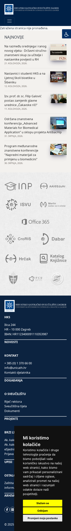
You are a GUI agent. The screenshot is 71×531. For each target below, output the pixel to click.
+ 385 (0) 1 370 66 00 (18, 363)
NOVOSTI (11, 342)
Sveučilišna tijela (15, 406)
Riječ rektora (13, 402)
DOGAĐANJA (13, 380)
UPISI (8, 462)
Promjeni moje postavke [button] (43, 518)
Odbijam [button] (42, 510)
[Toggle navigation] (9, 21)
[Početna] (31, 9)
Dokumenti (12, 411)
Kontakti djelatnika (17, 373)
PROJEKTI (11, 419)
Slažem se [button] (42, 503)
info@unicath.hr (15, 368)
